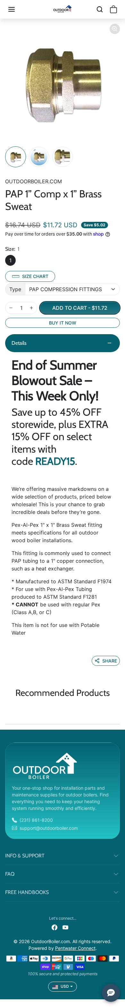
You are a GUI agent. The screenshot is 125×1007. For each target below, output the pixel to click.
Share (109, 661)
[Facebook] (54, 927)
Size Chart (35, 276)
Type (15, 289)
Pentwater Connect (75, 948)
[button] (18, 9)
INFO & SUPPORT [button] (25, 856)
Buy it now (62, 323)
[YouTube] (65, 927)
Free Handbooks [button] (27, 892)
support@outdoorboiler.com (49, 828)
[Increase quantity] (31, 308)
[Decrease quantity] (11, 308)
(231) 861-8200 (36, 820)
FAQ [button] (9, 874)
